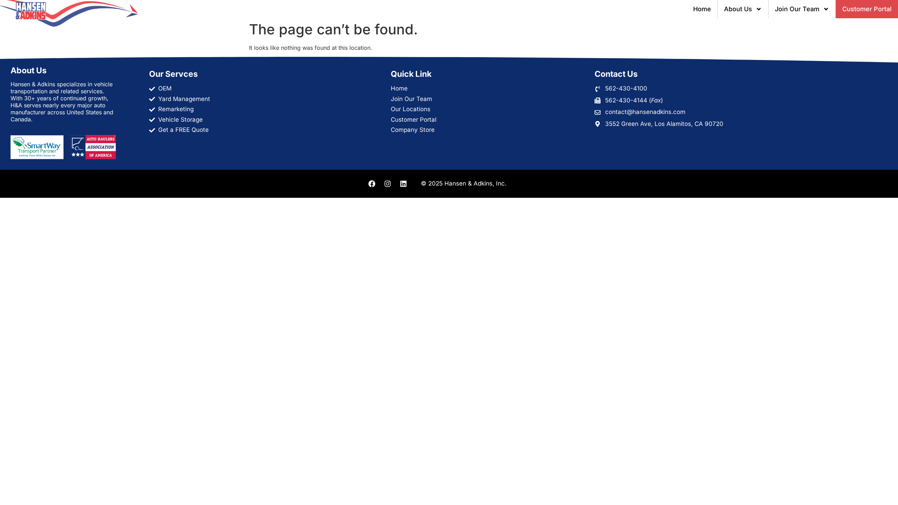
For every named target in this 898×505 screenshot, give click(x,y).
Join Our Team (797, 9)
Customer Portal (867, 9)
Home (702, 9)
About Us (738, 9)
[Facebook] (372, 184)
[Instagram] (388, 184)
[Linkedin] (403, 184)
